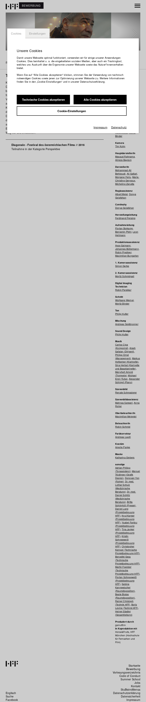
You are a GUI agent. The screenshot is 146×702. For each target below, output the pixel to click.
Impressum (100, 127)
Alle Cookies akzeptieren (100, 99)
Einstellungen (37, 33)
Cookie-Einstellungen (71, 111)
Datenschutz (119, 127)
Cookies (16, 33)
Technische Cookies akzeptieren (43, 99)
